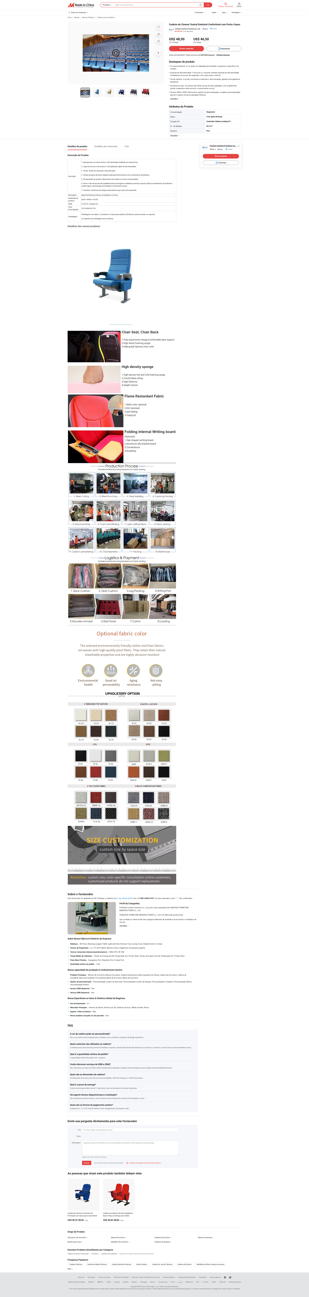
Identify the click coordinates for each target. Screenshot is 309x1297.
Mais (70, 1269)
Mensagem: (76, 1142)
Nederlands (189, 1282)
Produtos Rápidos (169, 1277)
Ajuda (214, 12)
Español (125, 1282)
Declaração (91, 1277)
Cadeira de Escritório (162, 1237)
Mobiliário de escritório (119, 1242)
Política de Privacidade (121, 1277)
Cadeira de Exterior (184, 1264)
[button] (201, 5)
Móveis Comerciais (205, 1237)
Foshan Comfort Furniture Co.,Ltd (187, 28)
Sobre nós (81, 1277)
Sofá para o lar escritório (77, 1237)
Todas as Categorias (78, 12)
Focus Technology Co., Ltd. (150, 1286)
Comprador (199, 12)
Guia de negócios (215, 1277)
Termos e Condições (233, 1289)
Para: (79, 1136)
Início (70, 17)
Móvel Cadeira (141, 1264)
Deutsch (134, 1282)
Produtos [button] (106, 5)
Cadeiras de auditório (162, 1242)
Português (143, 1282)
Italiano (152, 1282)
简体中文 (91, 1282)
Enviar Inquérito (186, 48)
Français (117, 1282)
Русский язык (162, 1282)
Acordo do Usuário (104, 1277)
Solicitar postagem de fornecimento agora (143, 1163)
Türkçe (214, 1282)
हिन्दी (197, 1282)
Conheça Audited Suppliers (187, 1277)
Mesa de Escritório (118, 1237)
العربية (180, 1282)
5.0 (213, 149)
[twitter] (230, 1277)
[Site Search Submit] (208, 4)
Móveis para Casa (74, 1242)
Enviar (86, 1163)
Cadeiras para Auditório (106, 17)
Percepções (202, 1277)
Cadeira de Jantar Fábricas (162, 1264)
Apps (224, 12)
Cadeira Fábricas (76, 1264)
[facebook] (225, 1277)
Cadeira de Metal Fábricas (97, 1264)
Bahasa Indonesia (235, 1282)
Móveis (77, 17)
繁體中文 (100, 1282)
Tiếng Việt (222, 1282)
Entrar (239, 6)
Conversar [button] (225, 49)
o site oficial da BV (124, 898)
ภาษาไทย (205, 1282)
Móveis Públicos (88, 17)
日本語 (108, 1282)
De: (80, 1130)
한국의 (173, 1282)
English (82, 1282)
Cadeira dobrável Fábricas (121, 1264)
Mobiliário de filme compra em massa (210, 1264)
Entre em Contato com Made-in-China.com (146, 1277)
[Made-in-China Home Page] (81, 4)
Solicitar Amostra (223, 55)
